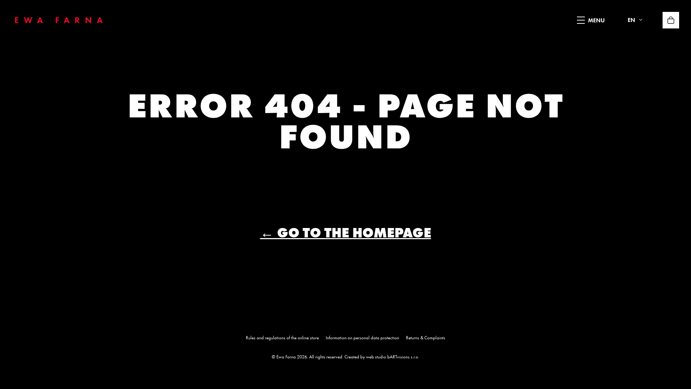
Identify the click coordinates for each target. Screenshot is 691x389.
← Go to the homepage (345, 232)
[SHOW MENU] (581, 20)
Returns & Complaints (425, 337)
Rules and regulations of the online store (282, 337)
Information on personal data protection (362, 337)
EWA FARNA (61, 20)
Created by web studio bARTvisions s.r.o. (381, 356)
